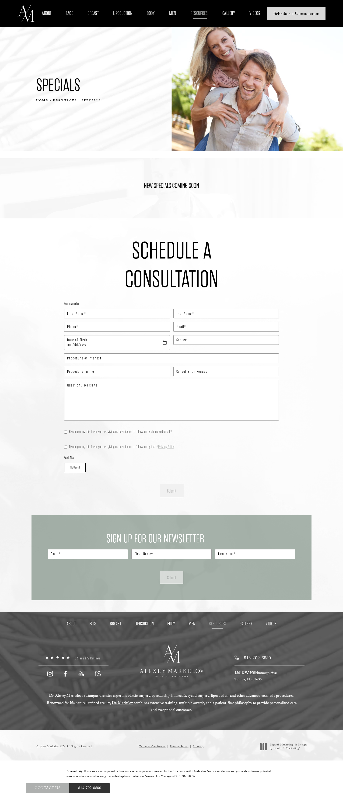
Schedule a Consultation (296, 14)
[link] (73, 658)
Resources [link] (199, 13)
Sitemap (198, 747)
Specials (91, 100)
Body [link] (151, 13)
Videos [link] (254, 13)
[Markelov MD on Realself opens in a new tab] (97, 673)
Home (42, 100)
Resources (65, 100)
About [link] (47, 13)
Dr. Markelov (122, 703)
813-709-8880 (184, 776)
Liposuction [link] (123, 13)
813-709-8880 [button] (89, 788)
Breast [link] (93, 13)
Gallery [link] (228, 13)
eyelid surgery (198, 696)
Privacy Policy (166, 447)
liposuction (219, 696)
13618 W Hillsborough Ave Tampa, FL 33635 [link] (255, 676)
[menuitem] (47, 13)
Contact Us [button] (47, 788)
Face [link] (69, 13)
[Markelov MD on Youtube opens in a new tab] (81, 673)
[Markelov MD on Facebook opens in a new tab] (65, 673)
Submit (171, 491)
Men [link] (172, 13)
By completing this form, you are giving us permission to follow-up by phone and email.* (120, 431)
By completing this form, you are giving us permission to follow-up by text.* (121, 447)
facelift (180, 696)
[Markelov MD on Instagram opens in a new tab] (49, 673)
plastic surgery (139, 696)
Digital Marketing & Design (288, 747)
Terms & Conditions (152, 747)
